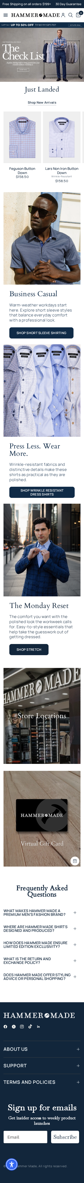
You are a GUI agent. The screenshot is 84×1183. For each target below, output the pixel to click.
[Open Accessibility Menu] (11, 1164)
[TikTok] (32, 1026)
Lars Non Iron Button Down (61, 171)
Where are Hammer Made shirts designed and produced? (35, 928)
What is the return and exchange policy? (27, 960)
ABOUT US (16, 1049)
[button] (41, 332)
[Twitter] (15, 1026)
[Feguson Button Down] (22, 137)
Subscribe (65, 1136)
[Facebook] (7, 1026)
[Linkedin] (40, 1026)
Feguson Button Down (22, 171)
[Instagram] (24, 1026)
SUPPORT (15, 1065)
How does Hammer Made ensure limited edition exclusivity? (36, 944)
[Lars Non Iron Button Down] (61, 137)
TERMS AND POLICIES (30, 1082)
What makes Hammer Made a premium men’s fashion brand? (35, 912)
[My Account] (63, 15)
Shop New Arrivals (42, 103)
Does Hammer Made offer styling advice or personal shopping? (37, 976)
